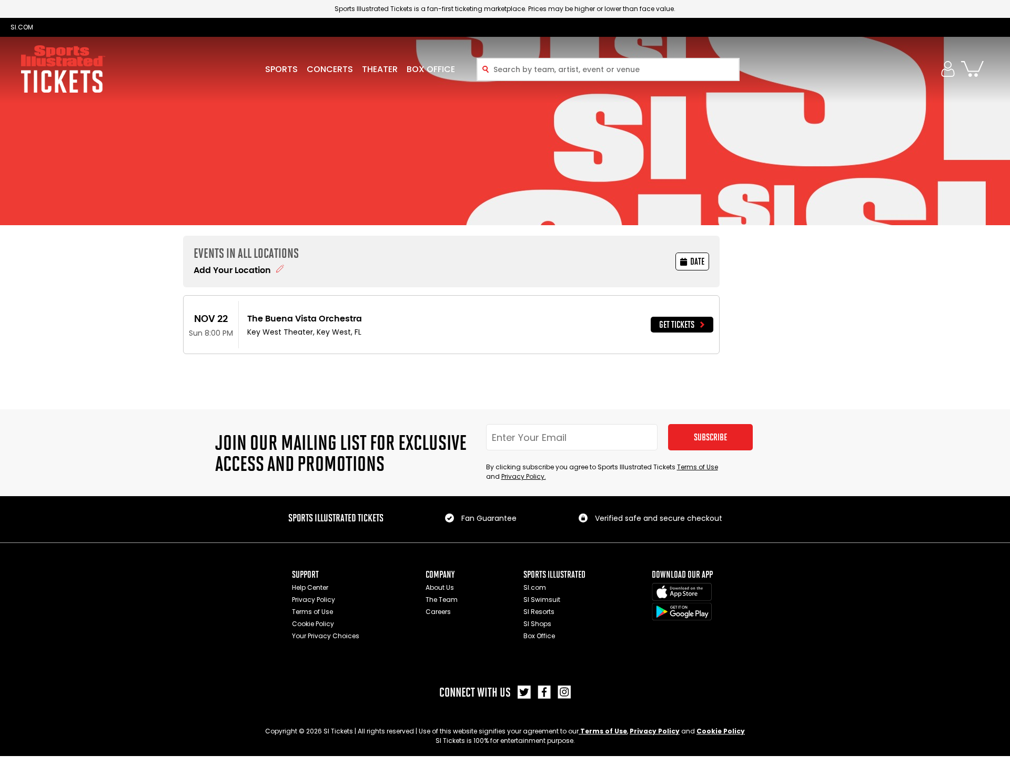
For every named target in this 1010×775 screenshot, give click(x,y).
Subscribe (710, 437)
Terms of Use (697, 466)
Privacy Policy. (523, 476)
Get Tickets (676, 324)
